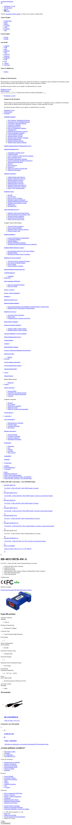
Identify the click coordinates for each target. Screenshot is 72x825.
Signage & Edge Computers (15, 266)
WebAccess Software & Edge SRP (17, 168)
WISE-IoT (11, 382)
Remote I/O (11, 167)
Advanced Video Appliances (16, 226)
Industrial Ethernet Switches (15, 180)
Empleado (6, 459)
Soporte (6, 384)
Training (10, 449)
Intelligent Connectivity (10, 173)
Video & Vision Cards (14, 231)
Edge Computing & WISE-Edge (12, 281)
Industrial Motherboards (14, 139)
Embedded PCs (12, 130)
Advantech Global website (13, 14)
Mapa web (7, 813)
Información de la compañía (15, 423)
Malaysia (6, 56)
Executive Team (12, 424)
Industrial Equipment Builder (11, 303)
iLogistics (6, 343)
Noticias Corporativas (10, 764)
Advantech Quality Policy (10, 369)
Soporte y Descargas (9, 387)
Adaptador (11, 276)
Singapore (7, 57)
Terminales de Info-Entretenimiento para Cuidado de (22, 244)
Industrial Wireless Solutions (15, 141)
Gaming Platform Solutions (15, 134)
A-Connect (7, 469)
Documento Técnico (10, 778)
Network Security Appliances (16, 216)
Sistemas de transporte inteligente (12, 325)
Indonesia (7, 51)
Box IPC (10, 195)
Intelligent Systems (9, 191)
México (6, 24)
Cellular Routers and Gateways (16, 177)
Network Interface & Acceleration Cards (19, 214)
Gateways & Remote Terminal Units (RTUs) (20, 160)
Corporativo (7, 416)
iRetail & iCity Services (10, 311)
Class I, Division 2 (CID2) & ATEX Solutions (20, 156)
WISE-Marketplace (9, 467)
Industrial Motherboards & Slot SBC (18, 201)
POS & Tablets (12, 264)
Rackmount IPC (12, 206)
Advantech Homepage (7, 1)
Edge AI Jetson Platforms (15, 228)
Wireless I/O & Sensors (14, 170)
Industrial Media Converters (15, 182)
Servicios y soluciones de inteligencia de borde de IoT (17, 350)
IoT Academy (11, 404)
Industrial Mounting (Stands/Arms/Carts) (14, 269)
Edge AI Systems (12, 286)
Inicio (5, 472)
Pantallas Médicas (13, 241)
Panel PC (10, 164)
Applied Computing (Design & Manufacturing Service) (17, 146)
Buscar (6, 9)
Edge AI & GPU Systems (15, 198)
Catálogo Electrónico (10, 784)
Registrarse (7, 6)
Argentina (7, 25)
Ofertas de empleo (9, 768)
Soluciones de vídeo (9, 353)
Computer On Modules (14, 125)
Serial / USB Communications (16, 188)
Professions (11, 446)
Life (9, 448)
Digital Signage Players (14, 126)
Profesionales (7, 442)
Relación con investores (10, 431)
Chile (5, 27)
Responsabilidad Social (10, 767)
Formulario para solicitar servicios (17, 392)
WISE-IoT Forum (13, 407)
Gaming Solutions (8, 340)
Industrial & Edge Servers (10, 300)
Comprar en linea (10, 751)
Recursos (10, 403)
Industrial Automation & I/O (11, 149)
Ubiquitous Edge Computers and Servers (19, 318)
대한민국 (7, 54)
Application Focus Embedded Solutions (19, 122)
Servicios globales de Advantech (12, 362)
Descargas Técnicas (26, 590)
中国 (5, 47)
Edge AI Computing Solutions (16, 285)
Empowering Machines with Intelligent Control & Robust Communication (28, 306)
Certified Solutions (13, 154)
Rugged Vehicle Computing (11, 321)
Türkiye (6, 63)
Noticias (6, 782)
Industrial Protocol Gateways (16, 183)
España (8, 11)
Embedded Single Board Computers (18, 131)
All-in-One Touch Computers (16, 315)
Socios (6, 372)
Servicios (6, 359)
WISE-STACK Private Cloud (16, 219)
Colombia (7, 29)
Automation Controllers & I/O (16, 152)
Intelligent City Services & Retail (12, 258)
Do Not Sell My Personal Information (14, 817)
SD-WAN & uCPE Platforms (16, 218)
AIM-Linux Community (14, 406)
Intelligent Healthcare (9, 234)
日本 (5, 52)
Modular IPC (11, 204)
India (5, 49)
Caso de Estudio (8, 776)
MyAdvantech (8, 8)
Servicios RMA (12, 391)
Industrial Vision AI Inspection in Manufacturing (21, 308)
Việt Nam (7, 65)
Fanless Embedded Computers (16, 133)
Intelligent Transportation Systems (17, 203)
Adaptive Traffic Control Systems (17, 328)
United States (8, 21)
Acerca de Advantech (9, 419)
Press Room (11, 427)
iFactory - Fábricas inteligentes (12, 293)
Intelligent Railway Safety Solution (17, 330)
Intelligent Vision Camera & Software (18, 229)
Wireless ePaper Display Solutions (17, 142)
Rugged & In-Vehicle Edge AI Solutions (19, 254)
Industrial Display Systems (15, 136)
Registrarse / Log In (9, 95)
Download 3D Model (14, 590)
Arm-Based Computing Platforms (17, 123)
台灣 (5, 59)
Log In (13, 6)
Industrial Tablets (12, 252)
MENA (6, 72)
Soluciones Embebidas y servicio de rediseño (15, 333)
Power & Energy (12, 165)
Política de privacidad (10, 815)
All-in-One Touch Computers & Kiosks (19, 261)
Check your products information (17, 394)
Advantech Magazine (14, 426)
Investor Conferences (13, 438)
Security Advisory (8, 412)
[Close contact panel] (1, 727)
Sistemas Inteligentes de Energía (17, 242)
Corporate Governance (14, 436)
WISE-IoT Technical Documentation (18, 409)
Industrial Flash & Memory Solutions (18, 137)
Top (3, 821)
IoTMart (6, 466)
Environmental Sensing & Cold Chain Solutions (21, 251)
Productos (7, 113)
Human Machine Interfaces (15, 162)
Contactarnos (8, 463)
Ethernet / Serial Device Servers (16, 178)
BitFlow (10, 357)
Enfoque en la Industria (10, 779)
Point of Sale (11, 316)
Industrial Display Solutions (11, 347)
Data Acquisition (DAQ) (14, 157)
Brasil (5, 22)
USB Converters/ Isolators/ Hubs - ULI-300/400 (17, 477)
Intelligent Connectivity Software (17, 186)
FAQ (5, 786)
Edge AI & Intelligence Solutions (17, 128)
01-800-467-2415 (10, 756)
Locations (10, 451)
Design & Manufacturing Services (12, 337)
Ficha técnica (4, 590)
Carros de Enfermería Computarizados (18, 238)
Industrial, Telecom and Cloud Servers (18, 213)
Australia (6, 46)
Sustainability (7, 456)
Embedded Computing (9, 117)
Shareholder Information (14, 439)
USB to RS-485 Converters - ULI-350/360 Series (18, 478)
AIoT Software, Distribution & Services (19, 120)
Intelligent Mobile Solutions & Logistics (14, 247)
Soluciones (7, 278)
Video (6, 781)
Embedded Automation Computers (17, 159)
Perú (5, 30)
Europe (6, 37)
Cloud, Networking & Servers (11, 209)
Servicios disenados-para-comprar (12, 365)
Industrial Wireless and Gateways (17, 185)
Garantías (10, 396)
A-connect (7, 787)
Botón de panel (5, 91)
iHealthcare (7, 296)
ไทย (5, 61)
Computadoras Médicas (14, 239)
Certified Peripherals (9, 272)
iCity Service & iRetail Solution (16, 263)
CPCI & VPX (12, 196)
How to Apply (12, 452)
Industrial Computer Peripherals (16, 200)
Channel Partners (8, 376)
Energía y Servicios (9, 289)
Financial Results (12, 434)
